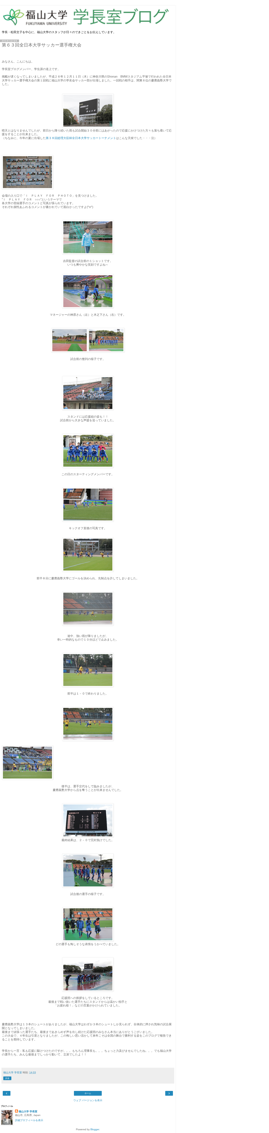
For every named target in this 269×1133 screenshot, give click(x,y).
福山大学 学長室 (28, 1111)
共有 (7, 1078)
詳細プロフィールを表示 (29, 1120)
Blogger (94, 1129)
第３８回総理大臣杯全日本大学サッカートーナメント (81, 138)
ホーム (88, 1093)
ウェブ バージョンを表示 (87, 1100)
